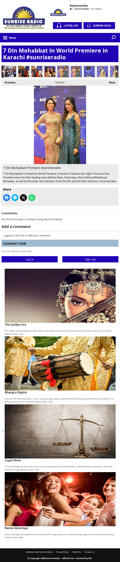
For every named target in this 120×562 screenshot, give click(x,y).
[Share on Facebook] (6, 197)
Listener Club (14, 243)
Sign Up (90, 259)
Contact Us (89, 552)
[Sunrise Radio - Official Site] (24, 18)
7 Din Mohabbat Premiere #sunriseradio (10, 71)
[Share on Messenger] (15, 197)
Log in (7, 235)
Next (110, 82)
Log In (29, 259)
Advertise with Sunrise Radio (39, 552)
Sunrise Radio (82, 8)
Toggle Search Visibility (113, 37)
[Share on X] (23, 197)
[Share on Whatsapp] (31, 197)
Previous (8, 82)
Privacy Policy (62, 552)
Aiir (90, 558)
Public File (76, 552)
